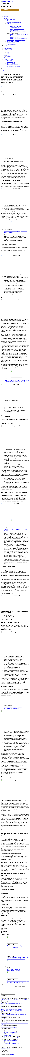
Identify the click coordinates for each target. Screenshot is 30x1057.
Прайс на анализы (11, 20)
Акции (5, 45)
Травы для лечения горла (10, 1032)
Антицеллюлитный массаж (17, 25)
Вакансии (9, 56)
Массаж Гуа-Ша (14, 30)
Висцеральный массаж (16, 26)
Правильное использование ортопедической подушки (14, 970)
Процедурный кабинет (13, 41)
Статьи (8, 52)
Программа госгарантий (13, 64)
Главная (6, 16)
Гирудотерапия (11, 42)
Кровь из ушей (7, 1035)
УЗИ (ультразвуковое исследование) (16, 40)
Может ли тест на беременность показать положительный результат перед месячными (12, 1010)
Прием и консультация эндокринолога (16, 36)
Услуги (5, 18)
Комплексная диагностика (14, 22)
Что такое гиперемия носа (10, 1040)
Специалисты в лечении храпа (9, 1027)
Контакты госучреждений (13, 66)
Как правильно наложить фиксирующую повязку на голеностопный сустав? (17, 958)
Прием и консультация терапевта (18, 38)
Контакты (6, 55)
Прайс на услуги (11, 19)
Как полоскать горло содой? (11, 1038)
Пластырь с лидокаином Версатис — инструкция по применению (13, 707)
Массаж (9, 23)
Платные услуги (11, 62)
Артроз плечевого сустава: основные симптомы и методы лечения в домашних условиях (16, 381)
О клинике (9, 60)
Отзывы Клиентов (8, 48)
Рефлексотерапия (11, 44)
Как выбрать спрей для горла (11, 1043)
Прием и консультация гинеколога (19, 34)
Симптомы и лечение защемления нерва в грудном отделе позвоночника (18, 981)
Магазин (6, 57)
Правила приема (11, 63)
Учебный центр (8, 49)
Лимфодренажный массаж (17, 29)
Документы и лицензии (10, 59)
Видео (8, 53)
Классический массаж (15, 27)
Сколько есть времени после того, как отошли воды (14, 999)
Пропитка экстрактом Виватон (18, 31)
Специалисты (7, 46)
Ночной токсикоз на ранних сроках (10, 1018)
